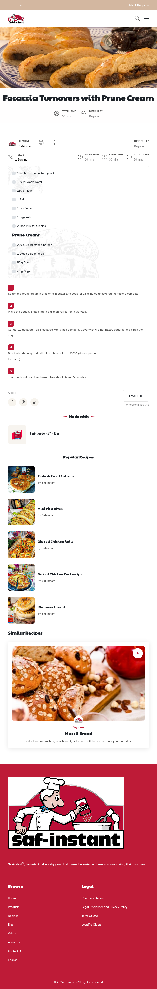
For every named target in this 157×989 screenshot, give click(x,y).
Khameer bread (51, 607)
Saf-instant (26, 146)
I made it (136, 396)
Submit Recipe (137, 5)
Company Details (93, 898)
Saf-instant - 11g (44, 433)
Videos (12, 933)
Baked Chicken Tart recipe (60, 574)
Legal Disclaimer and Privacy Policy (104, 907)
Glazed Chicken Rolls (55, 541)
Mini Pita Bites (50, 508)
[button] (52, 142)
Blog (11, 924)
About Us (14, 942)
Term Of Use (90, 915)
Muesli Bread (78, 733)
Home (12, 898)
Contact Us (15, 951)
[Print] (41, 142)
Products (13, 907)
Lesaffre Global (91, 924)
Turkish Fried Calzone (56, 476)
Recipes (13, 915)
